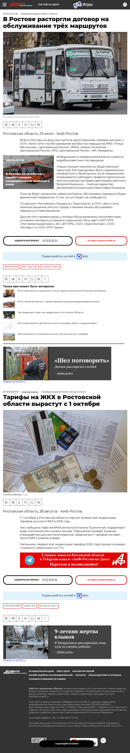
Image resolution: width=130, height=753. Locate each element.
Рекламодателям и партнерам (105, 675)
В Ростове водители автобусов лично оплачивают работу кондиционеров (57, 323)
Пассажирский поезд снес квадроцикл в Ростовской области (50, 312)
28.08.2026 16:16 (11, 392)
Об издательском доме (41, 671)
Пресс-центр (63, 671)
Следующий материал (67, 744)
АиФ (25, 494)
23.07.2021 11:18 (10, 13)
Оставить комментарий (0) (101, 241)
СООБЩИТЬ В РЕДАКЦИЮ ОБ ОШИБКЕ (47, 679)
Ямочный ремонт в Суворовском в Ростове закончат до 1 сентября (53, 334)
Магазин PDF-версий (83, 671)
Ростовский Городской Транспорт (21, 116)
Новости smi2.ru (14, 381)
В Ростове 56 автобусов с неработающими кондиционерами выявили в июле (58, 301)
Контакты (80, 675)
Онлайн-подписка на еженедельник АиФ (51, 675)
